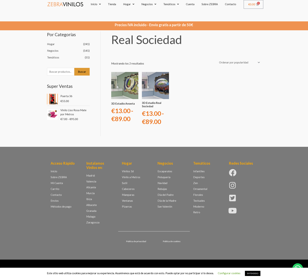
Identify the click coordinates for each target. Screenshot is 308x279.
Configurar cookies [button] (229, 273)
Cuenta (190, 4)
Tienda (112, 4)
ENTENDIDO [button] (252, 273)
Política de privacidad (136, 241)
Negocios (147, 4)
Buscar (82, 71)
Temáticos (169, 4)
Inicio (94, 4)
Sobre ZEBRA (210, 4)
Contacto (230, 4)
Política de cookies (172, 241)
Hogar (127, 4)
